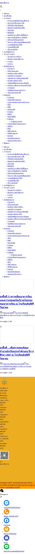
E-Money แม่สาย (16, 121)
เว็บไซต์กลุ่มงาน (9, 66)
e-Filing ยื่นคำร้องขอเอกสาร (16, 124)
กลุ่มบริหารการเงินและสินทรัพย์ (17, 78)
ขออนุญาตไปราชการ (14, 140)
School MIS (11, 109)
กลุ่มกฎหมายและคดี (14, 92)
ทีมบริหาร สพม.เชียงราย (15, 59)
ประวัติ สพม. (8, 16)
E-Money (10, 119)
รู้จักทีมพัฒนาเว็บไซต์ (13, 487)
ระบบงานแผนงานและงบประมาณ (18, 102)
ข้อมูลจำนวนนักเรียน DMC (16, 28)
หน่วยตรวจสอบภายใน (14, 80)
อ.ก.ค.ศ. (10, 61)
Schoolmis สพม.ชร (13, 138)
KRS (9, 128)
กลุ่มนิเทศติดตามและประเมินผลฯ (18, 83)
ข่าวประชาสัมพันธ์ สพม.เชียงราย (18, 20)
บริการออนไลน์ (12, 49)
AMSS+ (10, 126)
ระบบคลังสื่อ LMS (13, 47)
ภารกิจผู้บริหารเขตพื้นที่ (7, 369)
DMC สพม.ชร (12, 131)
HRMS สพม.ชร (12, 133)
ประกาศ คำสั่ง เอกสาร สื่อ (15, 23)
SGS (9, 104)
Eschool (10, 136)
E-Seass (10, 112)
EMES (9, 114)
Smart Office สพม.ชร (14, 100)
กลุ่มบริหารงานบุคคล (14, 76)
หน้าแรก (6, 13)
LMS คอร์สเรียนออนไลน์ (15, 40)
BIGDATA (10, 32)
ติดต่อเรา (7, 143)
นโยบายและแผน (12, 71)
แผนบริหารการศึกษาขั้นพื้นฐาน (17, 35)
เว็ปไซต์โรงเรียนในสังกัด (15, 25)
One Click (10, 30)
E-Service (7, 95)
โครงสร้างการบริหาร (14, 56)
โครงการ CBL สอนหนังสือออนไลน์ (18, 42)
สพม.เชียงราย (4, 2)
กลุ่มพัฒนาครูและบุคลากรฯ (16, 90)
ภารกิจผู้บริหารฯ (9, 52)
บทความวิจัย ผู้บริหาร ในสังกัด (17, 37)
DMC (9, 107)
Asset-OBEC (11, 116)
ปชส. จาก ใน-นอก (15, 315)
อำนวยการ (11, 68)
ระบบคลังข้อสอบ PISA (14, 44)
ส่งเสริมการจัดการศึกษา (15, 73)
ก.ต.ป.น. (10, 64)
